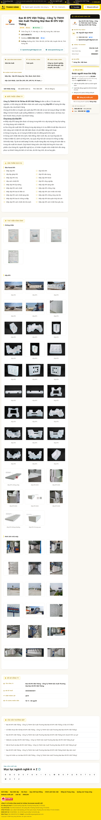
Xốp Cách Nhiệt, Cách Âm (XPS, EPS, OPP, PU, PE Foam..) (23, 80)
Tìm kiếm (76, 7)
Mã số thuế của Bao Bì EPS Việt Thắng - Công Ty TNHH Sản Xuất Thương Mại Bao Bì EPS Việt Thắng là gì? (41, 745)
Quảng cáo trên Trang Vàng (82, 2)
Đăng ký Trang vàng (67, 792)
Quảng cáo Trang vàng (84, 792)
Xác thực (24, 792)
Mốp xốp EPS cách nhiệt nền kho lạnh (18, 202)
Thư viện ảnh (37, 89)
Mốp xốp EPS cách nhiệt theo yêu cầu (51, 202)
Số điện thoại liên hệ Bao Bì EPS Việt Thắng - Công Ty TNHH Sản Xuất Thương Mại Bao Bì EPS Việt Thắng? (41, 730)
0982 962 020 (33, 38)
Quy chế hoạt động (36, 792)
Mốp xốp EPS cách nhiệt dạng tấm (17, 195)
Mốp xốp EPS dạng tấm (46, 185)
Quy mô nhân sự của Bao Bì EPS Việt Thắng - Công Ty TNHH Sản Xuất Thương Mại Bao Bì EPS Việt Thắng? (41, 755)
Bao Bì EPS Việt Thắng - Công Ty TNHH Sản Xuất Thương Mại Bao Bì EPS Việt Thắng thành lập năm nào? (41, 750)
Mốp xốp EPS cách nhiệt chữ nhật (50, 192)
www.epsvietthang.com (55, 50)
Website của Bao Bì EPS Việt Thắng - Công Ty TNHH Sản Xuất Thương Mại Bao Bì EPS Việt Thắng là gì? (40, 740)
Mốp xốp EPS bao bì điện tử (15, 192)
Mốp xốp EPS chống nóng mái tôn (50, 195)
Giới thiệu (68, 2)
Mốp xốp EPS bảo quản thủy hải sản (50, 198)
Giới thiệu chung (9, 89)
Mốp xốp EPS (10, 171)
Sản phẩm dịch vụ (24, 89)
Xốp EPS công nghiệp (46, 181)
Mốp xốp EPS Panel (45, 178)
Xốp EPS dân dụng (45, 174)
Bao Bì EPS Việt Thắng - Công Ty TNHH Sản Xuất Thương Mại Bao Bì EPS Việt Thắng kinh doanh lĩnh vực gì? (42, 735)
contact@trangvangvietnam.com (33, 814)
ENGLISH (97, 2)
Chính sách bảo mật (51, 792)
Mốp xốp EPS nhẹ (12, 178)
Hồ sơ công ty (50, 89)
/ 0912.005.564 (82, 109)
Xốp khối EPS (43, 171)
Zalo (43, 38)
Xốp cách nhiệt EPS (12, 181)
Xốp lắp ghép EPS (12, 174)
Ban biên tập (14, 792)
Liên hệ (17, 794)
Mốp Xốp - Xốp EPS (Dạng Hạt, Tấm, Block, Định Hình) (22, 76)
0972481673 (26, 35)
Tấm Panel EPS (10, 167)
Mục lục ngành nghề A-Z (56, 2)
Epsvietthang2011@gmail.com (32, 50)
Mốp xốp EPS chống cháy (47, 188)
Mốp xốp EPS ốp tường (13, 185)
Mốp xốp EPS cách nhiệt (14, 188)
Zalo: (81, 111)
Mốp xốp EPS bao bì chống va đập (17, 198)
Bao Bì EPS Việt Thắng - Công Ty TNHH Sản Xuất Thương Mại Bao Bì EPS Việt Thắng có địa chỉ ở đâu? (40, 725)
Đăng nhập (93, 101)
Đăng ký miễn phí (92, 7)
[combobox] (38, 7)
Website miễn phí (7, 794)
